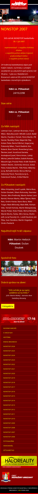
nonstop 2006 (9, 437)
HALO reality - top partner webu (19, 462)
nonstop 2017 (9, 387)
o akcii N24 (7, 333)
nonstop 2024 (9, 355)
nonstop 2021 (9, 369)
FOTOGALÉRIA (8, 441)
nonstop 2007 (9, 432)
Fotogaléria (7, 306)
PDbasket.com (19, 5)
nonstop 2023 (9, 360)
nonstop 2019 (9, 378)
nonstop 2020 (9, 373)
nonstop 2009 (9, 423)
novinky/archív (9, 328)
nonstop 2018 (9, 382)
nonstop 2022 (9, 364)
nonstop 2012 (9, 409)
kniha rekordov (10, 342)
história (6, 337)
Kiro (19, 490)
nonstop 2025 (9, 351)
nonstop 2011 (9, 414)
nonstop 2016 (9, 391)
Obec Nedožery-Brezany (19, 477)
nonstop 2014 (9, 400)
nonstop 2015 (9, 396)
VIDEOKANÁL (8, 446)
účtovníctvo (8, 450)
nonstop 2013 (9, 405)
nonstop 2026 (9, 346)
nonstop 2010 (9, 419)
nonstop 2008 (9, 427)
